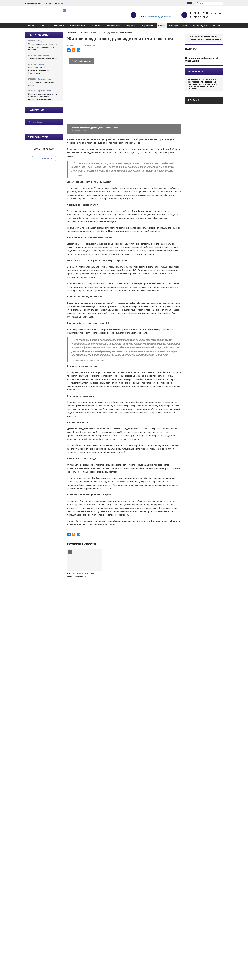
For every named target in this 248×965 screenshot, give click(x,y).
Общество (59, 26)
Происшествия (77, 26)
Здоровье (130, 26)
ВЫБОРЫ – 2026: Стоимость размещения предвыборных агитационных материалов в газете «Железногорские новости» (202, 84)
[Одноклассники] (73, 50)
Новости (78, 33)
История (217, 26)
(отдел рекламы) (206, 13)
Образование (113, 26)
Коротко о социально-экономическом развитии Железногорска (38, 70)
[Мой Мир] (78, 50)
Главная (30, 26)
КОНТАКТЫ (59, 3)
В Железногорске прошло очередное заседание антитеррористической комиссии (42, 47)
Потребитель (147, 26)
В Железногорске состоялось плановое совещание (80, 575)
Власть (161, 26)
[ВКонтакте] (69, 50)
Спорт (185, 26)
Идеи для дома (200, 26)
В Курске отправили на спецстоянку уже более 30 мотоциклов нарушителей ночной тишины (42, 96)
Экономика (96, 26)
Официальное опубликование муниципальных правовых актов (204, 38)
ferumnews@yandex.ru (159, 16)
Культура (173, 26)
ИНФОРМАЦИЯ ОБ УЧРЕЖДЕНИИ (38, 3)
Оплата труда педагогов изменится (42, 59)
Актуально (44, 26)
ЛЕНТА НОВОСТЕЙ (39, 35)
